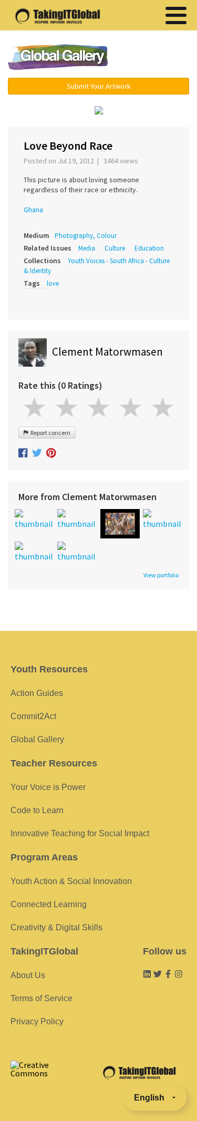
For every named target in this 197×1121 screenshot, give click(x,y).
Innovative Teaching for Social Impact (80, 833)
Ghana (33, 209)
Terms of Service (41, 998)
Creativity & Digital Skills (56, 927)
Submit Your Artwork (99, 86)
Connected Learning (49, 904)
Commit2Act (33, 716)
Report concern (49, 433)
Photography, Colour (86, 235)
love (53, 283)
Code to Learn (37, 810)
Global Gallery (58, 57)
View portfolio (161, 575)
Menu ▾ (154, 58)
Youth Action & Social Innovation (71, 881)
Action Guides (37, 693)
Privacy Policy (37, 1021)
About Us (28, 975)
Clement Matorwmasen (107, 352)
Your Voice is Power (48, 787)
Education (149, 248)
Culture (115, 248)
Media (86, 248)
